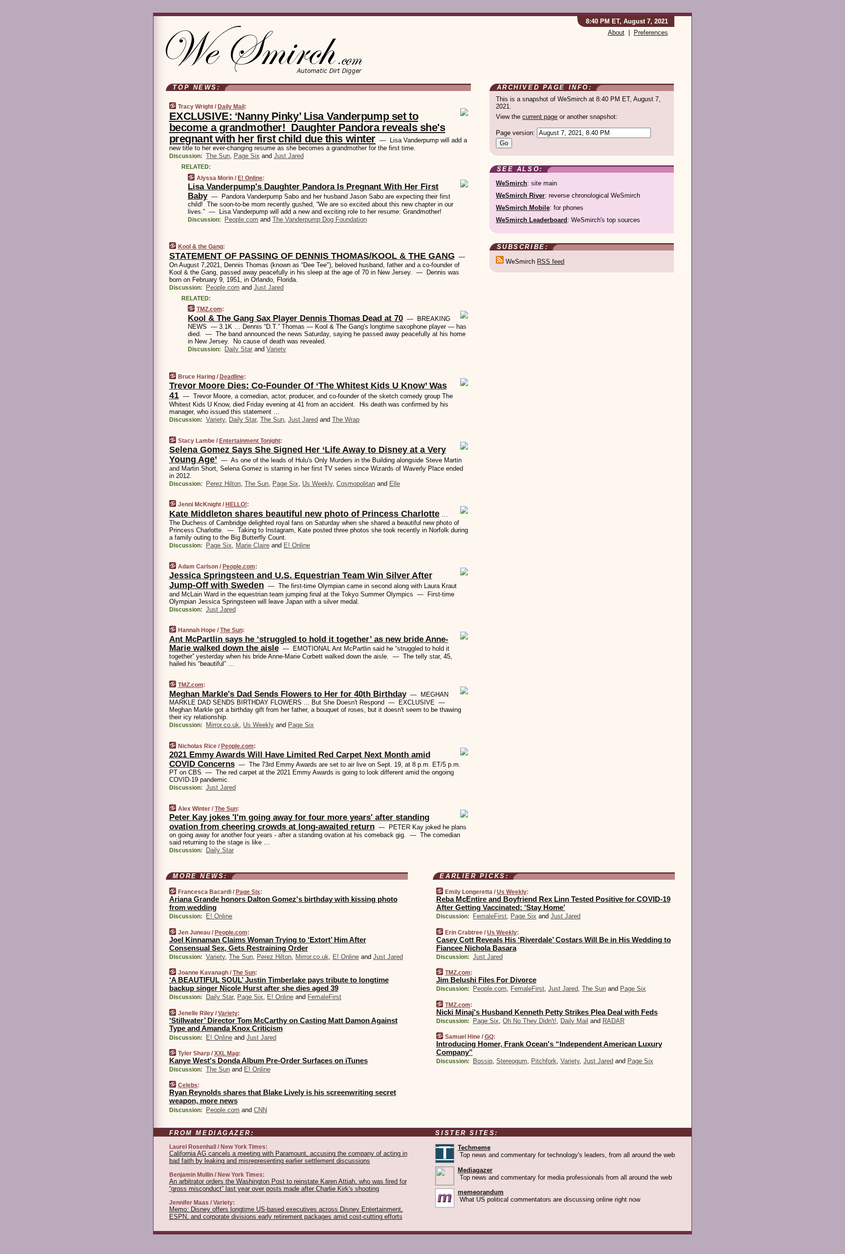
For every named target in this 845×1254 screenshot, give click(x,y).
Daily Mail (231, 107)
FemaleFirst (324, 997)
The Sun (218, 156)
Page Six (247, 156)
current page (539, 116)
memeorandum (481, 1192)
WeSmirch (511, 183)
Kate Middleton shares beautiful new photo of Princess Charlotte (304, 514)
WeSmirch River (520, 195)
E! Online (250, 178)
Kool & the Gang (200, 247)
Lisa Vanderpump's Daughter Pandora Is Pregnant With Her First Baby (313, 191)
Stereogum (511, 1061)
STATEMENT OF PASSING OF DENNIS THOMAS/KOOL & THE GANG (312, 256)
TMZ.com (209, 309)
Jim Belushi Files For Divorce (486, 980)
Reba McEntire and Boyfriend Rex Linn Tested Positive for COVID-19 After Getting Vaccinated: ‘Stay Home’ (553, 903)
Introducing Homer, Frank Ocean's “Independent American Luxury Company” (549, 1048)
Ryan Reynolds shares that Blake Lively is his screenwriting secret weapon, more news (282, 1096)
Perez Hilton (223, 483)
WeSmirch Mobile (523, 207)
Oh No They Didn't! (529, 1021)
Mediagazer (475, 1170)
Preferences (651, 32)
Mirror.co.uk (222, 725)
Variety (276, 349)
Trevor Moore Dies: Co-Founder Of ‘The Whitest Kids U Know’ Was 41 (308, 390)
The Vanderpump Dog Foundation (319, 219)
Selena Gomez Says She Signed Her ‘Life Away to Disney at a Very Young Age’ (307, 454)
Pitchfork (543, 1061)
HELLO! (236, 504)
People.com (241, 219)
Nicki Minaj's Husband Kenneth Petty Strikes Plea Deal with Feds (547, 1012)
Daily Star (238, 349)
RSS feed (550, 261)
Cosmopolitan (355, 483)
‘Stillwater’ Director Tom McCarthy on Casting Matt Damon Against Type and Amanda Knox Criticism (283, 1024)
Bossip (482, 1061)
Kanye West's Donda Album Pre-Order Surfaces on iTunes (268, 1060)
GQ (489, 1037)
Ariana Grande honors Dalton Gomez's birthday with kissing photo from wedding (283, 903)
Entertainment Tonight (249, 441)
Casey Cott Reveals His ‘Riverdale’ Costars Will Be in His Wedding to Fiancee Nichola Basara (553, 943)
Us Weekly (317, 483)
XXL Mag (226, 1053)
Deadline (232, 377)
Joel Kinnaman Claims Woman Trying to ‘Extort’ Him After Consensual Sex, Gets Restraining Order (267, 943)
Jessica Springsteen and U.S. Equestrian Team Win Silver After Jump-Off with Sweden (300, 580)
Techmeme (474, 1147)
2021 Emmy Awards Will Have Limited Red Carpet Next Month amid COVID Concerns (299, 759)
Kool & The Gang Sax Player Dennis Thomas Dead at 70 (295, 318)
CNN (260, 1110)
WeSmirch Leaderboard (531, 220)
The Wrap (345, 419)
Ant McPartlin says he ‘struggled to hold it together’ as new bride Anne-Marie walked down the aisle (308, 644)
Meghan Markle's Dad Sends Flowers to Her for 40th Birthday (287, 694)
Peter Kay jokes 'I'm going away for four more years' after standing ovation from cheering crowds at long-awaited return (299, 822)
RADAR (613, 1021)
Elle (394, 483)
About (616, 32)
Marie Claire (252, 545)
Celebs (188, 1085)
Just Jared (289, 156)
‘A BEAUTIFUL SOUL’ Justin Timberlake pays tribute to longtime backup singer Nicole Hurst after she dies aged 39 (279, 984)
